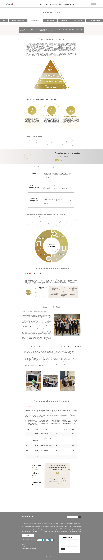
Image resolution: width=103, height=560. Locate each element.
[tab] (28, 273)
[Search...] (79, 517)
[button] (41, 5)
